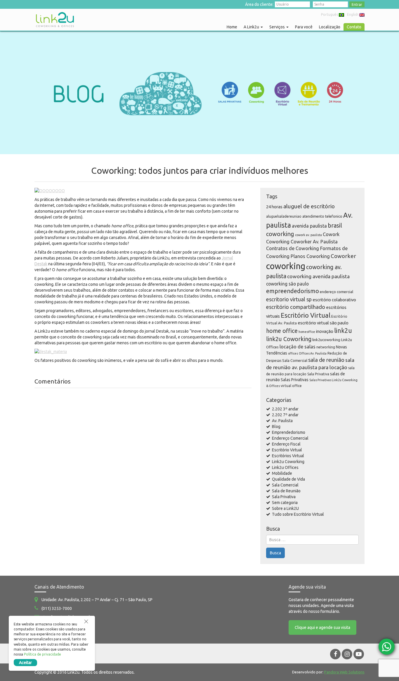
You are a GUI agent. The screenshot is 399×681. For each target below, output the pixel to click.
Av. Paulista (282, 420)
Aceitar (25, 662)
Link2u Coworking (288, 461)
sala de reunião (326, 360)
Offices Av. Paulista (313, 353)
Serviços (277, 27)
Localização (329, 27)
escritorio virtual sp (289, 299)
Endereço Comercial (290, 438)
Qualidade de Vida (288, 479)
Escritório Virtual (305, 315)
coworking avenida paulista (318, 276)
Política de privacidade (42, 654)
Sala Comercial (294, 360)
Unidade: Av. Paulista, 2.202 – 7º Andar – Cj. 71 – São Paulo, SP (96, 599)
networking (325, 347)
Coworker (343, 256)
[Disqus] (142, 467)
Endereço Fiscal (286, 444)
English (352, 14)
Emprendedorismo (288, 432)
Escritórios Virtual (288, 455)
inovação (324, 331)
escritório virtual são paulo (323, 322)
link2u (343, 330)
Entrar (357, 4)
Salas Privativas (294, 379)
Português (329, 14)
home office (282, 331)
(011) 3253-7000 (56, 608)
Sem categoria (285, 502)
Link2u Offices (285, 467)
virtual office (291, 386)
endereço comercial (336, 292)
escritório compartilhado (295, 307)
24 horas (274, 206)
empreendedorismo (292, 291)
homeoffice (307, 331)
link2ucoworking (326, 340)
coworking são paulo (287, 283)
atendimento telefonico (322, 216)
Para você (304, 27)
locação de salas (297, 346)
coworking (285, 266)
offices (293, 353)
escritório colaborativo (334, 299)
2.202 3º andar (285, 409)
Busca (275, 553)
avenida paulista (309, 225)
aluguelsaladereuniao (283, 216)
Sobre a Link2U (285, 508)
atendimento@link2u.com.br (67, 617)
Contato (354, 27)
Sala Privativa (318, 374)
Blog (276, 426)
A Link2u (252, 27)
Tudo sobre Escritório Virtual (298, 514)
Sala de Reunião (286, 491)
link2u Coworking (288, 339)
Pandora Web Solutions (344, 672)
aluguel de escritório (309, 206)
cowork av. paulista (308, 235)
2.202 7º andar (285, 414)
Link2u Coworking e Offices (54, 19)
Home (232, 27)
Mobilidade (282, 473)
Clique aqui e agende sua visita (322, 627)
